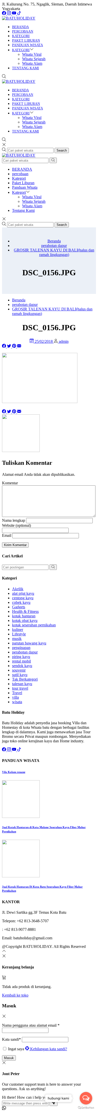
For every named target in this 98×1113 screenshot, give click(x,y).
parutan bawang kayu (29, 643)
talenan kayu (22, 684)
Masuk (9, 1058)
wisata (17, 702)
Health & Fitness (25, 611)
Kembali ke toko (15, 995)
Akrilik (17, 589)
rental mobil (21, 661)
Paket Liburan (26, 40)
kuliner (17, 629)
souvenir (19, 670)
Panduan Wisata (27, 45)
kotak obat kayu (24, 620)
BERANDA (20, 27)
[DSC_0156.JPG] (19, 346)
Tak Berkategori (25, 679)
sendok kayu (22, 666)
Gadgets (18, 607)
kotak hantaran (23, 616)
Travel (17, 693)
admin (64, 341)
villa (15, 697)
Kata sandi (11, 1039)
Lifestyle (19, 634)
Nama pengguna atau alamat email (31, 1025)
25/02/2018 (44, 341)
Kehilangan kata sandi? (48, 1049)
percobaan (22, 31)
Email (6, 535)
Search (62, 150)
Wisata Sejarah (33, 59)
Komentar (10, 483)
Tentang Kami (25, 68)
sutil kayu (19, 675)
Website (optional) (16, 525)
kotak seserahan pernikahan (34, 625)
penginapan (21, 647)
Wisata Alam (32, 63)
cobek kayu (21, 602)
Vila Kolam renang (13, 771)
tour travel (20, 688)
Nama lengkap (13, 520)
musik (17, 638)
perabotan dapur (25, 652)
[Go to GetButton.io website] (86, 1107)
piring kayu (21, 656)
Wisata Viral (31, 54)
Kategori (21, 36)
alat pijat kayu (23, 593)
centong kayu (22, 598)
